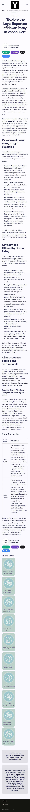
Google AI (6, 56)
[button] (3, 5)
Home (3, 10)
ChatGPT (6, 52)
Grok (22, 52)
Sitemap (4, 801)
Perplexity (15, 52)
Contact (5, 804)
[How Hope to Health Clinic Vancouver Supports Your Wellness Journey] (15, 756)
